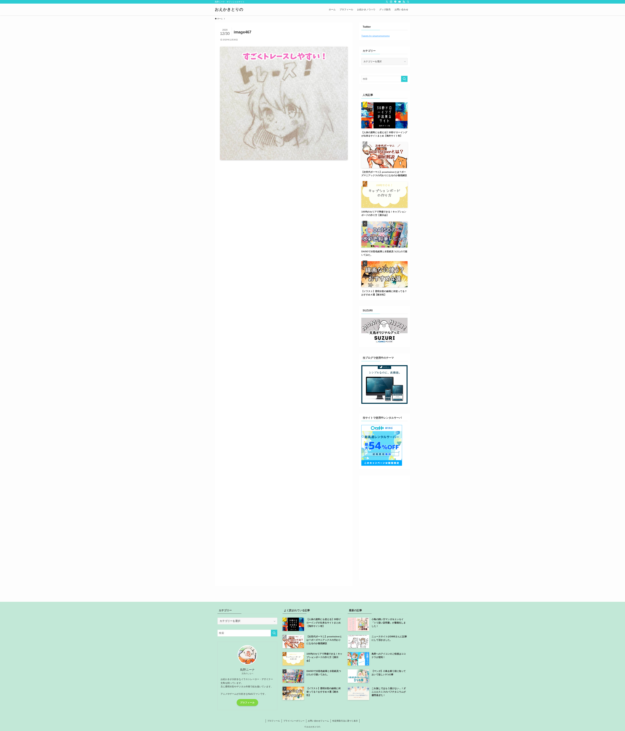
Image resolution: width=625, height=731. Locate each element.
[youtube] (399, 2)
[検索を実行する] (404, 79)
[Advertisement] (384, 527)
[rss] (404, 2)
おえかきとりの (229, 9)
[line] (395, 2)
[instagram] (391, 2)
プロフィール (247, 702)
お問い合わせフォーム (318, 721)
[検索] (408, 2)
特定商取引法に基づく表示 (345, 721)
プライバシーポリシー (294, 721)
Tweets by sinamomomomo (375, 36)
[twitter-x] (387, 2)
